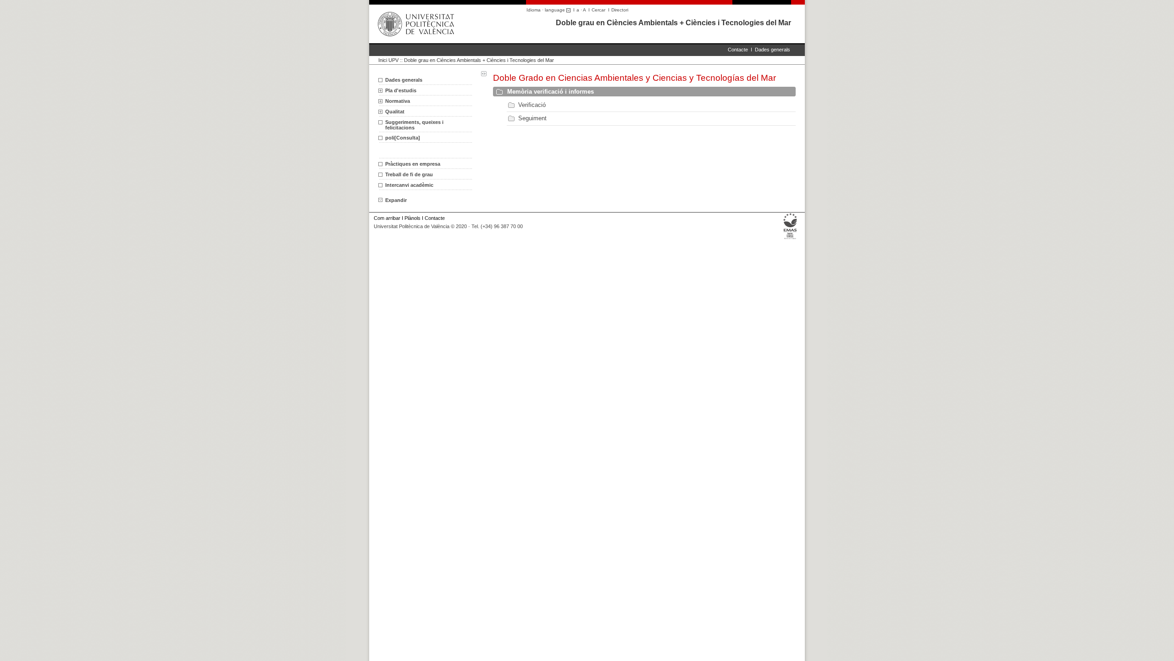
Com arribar (387, 218)
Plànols (412, 218)
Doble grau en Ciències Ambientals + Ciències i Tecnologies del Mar (673, 23)
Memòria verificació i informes (550, 91)
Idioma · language (546, 9)
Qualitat (394, 111)
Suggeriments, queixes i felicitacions (414, 124)
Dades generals (772, 49)
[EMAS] (790, 238)
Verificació (532, 104)
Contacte (738, 49)
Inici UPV (388, 60)
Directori (619, 9)
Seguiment (532, 118)
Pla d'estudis (400, 90)
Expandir (396, 200)
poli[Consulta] (402, 137)
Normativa (397, 101)
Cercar (598, 9)
